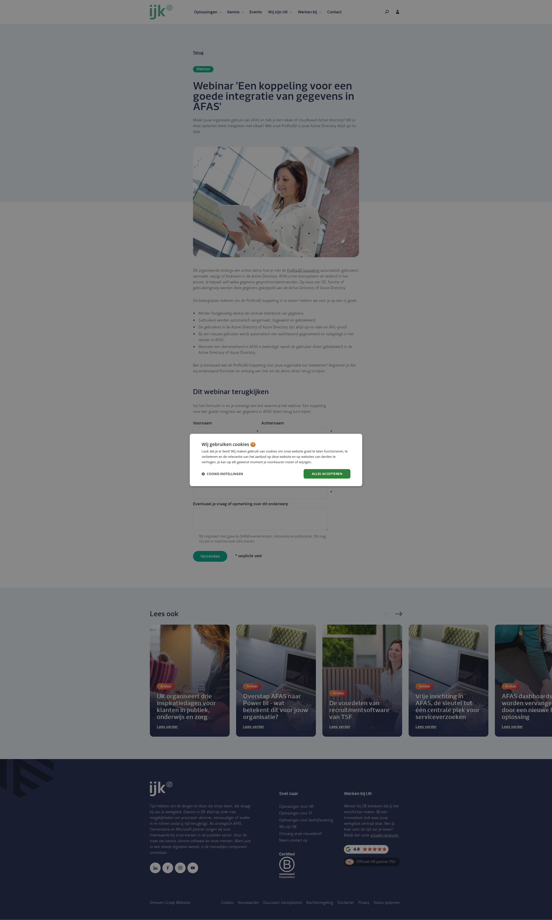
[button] (222, 474)
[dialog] (276, 460)
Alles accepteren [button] (327, 474)
